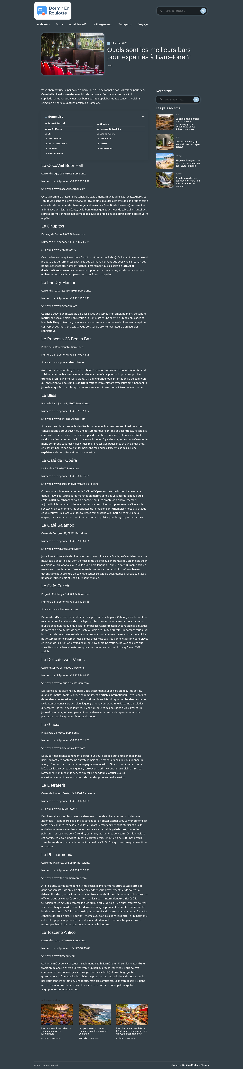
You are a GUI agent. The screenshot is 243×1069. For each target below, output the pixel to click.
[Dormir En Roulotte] (53, 10)
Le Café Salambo (53, 139)
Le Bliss (49, 134)
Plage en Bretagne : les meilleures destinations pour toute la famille (188, 163)
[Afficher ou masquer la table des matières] (104, 116)
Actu (110, 66)
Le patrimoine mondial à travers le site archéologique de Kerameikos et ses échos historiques (187, 124)
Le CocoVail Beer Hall (55, 123)
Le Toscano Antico (54, 153)
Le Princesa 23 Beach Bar (109, 129)
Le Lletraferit (51, 148)
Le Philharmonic (104, 148)
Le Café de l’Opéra (106, 134)
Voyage (179, 156)
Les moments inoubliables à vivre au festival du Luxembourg (56, 1031)
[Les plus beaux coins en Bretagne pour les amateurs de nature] (95, 1014)
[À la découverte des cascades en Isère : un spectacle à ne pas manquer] (165, 180)
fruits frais (87, 383)
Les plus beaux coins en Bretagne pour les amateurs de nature (93, 1031)
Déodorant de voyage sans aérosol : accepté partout (188, 144)
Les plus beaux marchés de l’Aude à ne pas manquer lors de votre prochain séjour (131, 1031)
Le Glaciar (102, 144)
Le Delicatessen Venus (56, 144)
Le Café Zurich (104, 139)
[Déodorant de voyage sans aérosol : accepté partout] (165, 142)
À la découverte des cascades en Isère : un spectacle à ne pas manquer (188, 182)
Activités (45, 1038)
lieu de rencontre (62, 500)
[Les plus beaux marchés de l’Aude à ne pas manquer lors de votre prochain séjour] (132, 1014)
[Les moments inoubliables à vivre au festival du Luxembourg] (57, 1014)
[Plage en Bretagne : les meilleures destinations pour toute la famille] (165, 161)
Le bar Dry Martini (53, 129)
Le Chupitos (103, 124)
